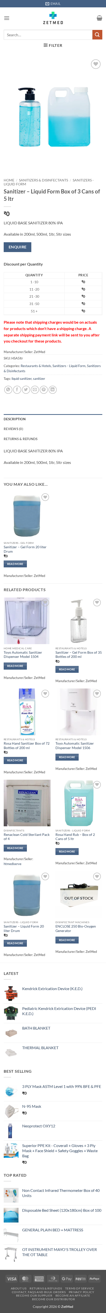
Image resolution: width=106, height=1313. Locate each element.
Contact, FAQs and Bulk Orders (39, 1292)
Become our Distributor (53, 1299)
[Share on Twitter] (26, 390)
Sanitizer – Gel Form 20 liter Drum (25, 549)
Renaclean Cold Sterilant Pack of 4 (27, 837)
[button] (7, 18)
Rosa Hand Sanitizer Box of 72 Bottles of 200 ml (27, 745)
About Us (19, 1288)
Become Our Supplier (34, 1295)
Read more (15, 563)
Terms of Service (79, 1288)
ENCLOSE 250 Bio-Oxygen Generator (75, 928)
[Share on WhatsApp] (8, 390)
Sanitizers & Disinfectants (43, 180)
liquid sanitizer (22, 379)
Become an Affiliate (72, 1295)
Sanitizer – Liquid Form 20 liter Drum (24, 928)
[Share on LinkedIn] (53, 390)
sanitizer (39, 379)
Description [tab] (15, 419)
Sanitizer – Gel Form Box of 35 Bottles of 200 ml (78, 654)
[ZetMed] (53, 17)
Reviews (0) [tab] (13, 429)
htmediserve (12, 864)
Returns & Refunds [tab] (20, 439)
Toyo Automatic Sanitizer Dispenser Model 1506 (74, 745)
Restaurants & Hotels (36, 366)
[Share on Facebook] (17, 390)
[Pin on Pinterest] (44, 390)
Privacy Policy (81, 1292)
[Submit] (97, 34)
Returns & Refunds (46, 1288)
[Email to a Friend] (35, 390)
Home (9, 180)
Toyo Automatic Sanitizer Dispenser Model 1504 (23, 654)
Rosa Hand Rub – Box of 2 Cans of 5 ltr (75, 837)
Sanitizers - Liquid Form (69, 366)
